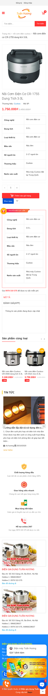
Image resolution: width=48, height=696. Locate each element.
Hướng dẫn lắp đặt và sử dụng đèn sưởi (24, 428)
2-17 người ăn (32, 154)
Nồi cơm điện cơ (33, 119)
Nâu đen (29, 145)
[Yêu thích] (17, 201)
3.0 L (28, 128)
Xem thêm (8, 450)
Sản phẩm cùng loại (15, 338)
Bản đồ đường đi (9, 583)
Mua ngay (8, 201)
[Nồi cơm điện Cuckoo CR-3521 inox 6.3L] (35, 358)
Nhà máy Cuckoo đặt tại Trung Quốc (33, 274)
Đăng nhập (28, 3)
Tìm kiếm (40, 24)
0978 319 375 (11, 291)
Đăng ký (19, 3)
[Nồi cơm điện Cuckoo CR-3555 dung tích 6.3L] (12, 358)
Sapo (30, 692)
